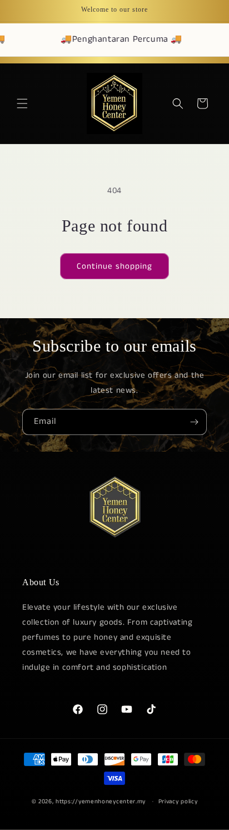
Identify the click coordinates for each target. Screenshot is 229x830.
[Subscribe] (194, 422)
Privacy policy (178, 801)
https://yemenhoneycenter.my (101, 801)
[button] (22, 103)
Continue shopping (114, 266)
